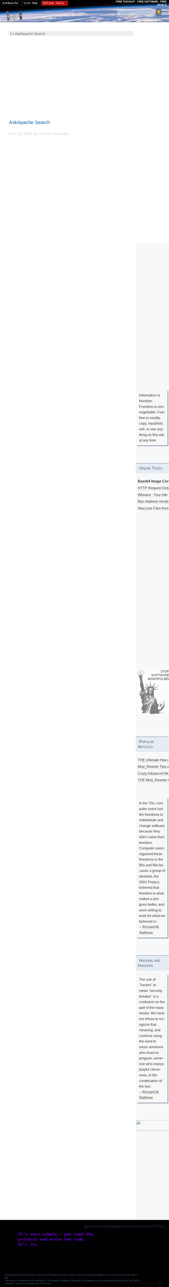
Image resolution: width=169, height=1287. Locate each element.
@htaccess (92, 1226)
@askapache (114, 1226)
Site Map (31, 3)
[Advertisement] (72, 74)
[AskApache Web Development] (16, 14)
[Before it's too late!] (153, 691)
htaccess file (137, 1226)
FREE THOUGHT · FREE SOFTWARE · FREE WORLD (141, 3)
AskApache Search (29, 122)
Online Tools (53, 3)
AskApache (10, 3)
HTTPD (157, 1226)
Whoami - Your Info (152, 495)
